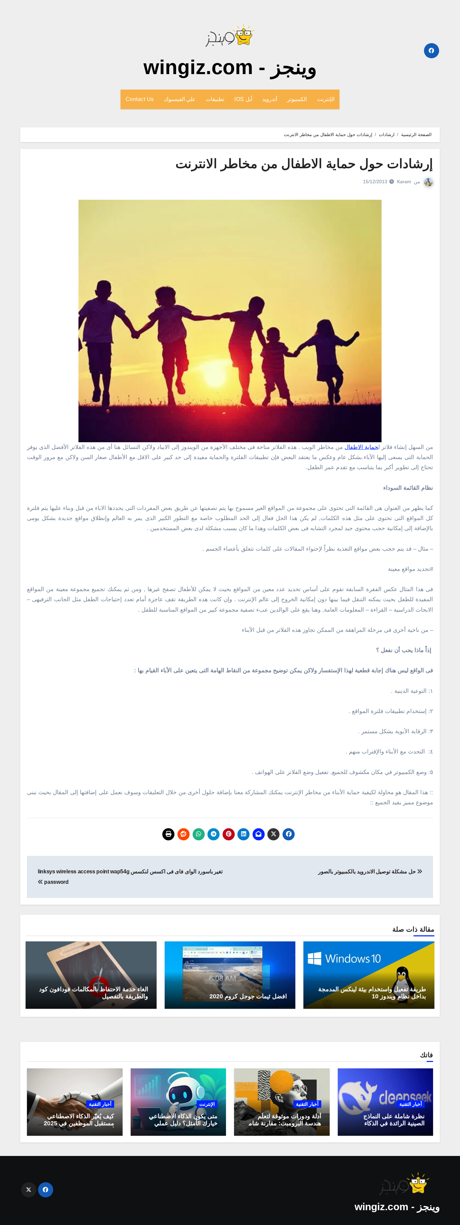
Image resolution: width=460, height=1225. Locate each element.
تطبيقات (215, 99)
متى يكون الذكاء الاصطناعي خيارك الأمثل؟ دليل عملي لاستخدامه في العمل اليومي (183, 1123)
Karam (404, 181)
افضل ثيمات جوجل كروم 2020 (248, 996)
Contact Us (140, 99)
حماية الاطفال (361, 447)
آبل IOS (243, 99)
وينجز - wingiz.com (230, 67)
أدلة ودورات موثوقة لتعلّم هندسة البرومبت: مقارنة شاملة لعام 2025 (282, 1123)
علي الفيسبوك (180, 99)
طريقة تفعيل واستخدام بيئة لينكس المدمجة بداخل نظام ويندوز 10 (372, 993)
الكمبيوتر (297, 99)
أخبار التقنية (410, 1104)
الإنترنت (325, 99)
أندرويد (269, 99)
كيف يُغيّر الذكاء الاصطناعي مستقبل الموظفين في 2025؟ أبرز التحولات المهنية (77, 1123)
